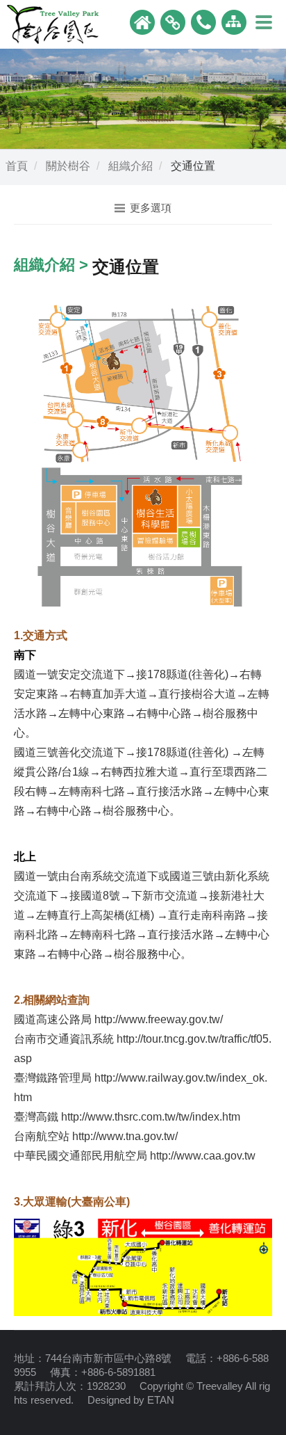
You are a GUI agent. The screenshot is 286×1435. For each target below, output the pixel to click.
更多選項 (150, 208)
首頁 (17, 166)
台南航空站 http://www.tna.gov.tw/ (96, 1136)
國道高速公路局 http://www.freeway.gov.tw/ (118, 1019)
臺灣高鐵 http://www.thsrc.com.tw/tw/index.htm (127, 1117)
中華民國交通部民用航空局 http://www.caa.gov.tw (134, 1156)
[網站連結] (173, 21)
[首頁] (142, 21)
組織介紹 (130, 166)
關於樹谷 (68, 166)
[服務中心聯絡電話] (203, 21)
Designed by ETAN (130, 1400)
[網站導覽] (234, 21)
